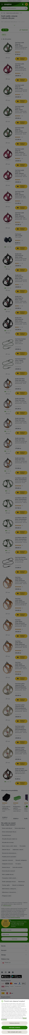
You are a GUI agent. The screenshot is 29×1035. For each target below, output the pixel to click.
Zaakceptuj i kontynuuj (14, 1027)
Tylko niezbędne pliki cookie (14, 1032)
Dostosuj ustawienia (14, 1023)
